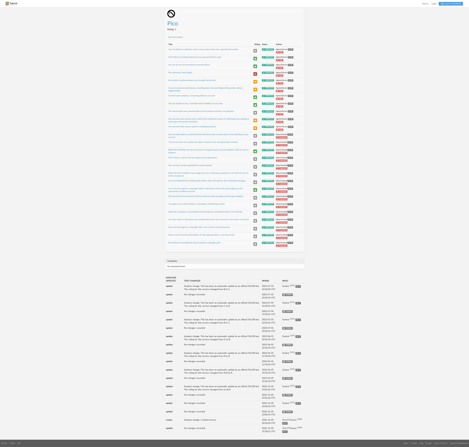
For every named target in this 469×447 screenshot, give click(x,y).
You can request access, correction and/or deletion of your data (195, 103)
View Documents (175, 37)
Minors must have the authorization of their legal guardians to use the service (201, 235)
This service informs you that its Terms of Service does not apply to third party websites (205, 196)
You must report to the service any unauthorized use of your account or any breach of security (208, 219)
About (425, 4)
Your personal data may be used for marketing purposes (192, 127)
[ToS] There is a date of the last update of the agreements (192, 158)
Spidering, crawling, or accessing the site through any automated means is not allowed (205, 212)
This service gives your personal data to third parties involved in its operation (201, 111)
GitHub (4, 443)
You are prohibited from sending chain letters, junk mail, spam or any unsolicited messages (206, 181)
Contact (414, 443)
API (19, 443)
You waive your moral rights (180, 73)
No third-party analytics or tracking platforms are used (191, 96)
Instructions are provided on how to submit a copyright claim (194, 243)
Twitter (12, 443)
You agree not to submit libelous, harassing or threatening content (196, 204)
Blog (421, 443)
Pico (172, 24)
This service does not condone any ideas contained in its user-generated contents (203, 142)
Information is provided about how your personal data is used (194, 57)
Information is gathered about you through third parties (192, 80)
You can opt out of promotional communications (189, 65)
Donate (429, 443)
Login (434, 4)
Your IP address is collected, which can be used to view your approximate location (203, 49)
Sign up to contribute (451, 4)
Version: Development (459, 443)
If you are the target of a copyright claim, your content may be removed (198, 227)
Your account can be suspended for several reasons (190, 165)
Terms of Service (440, 443)
